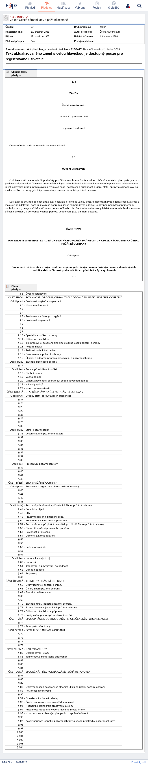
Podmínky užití (138, 762)
